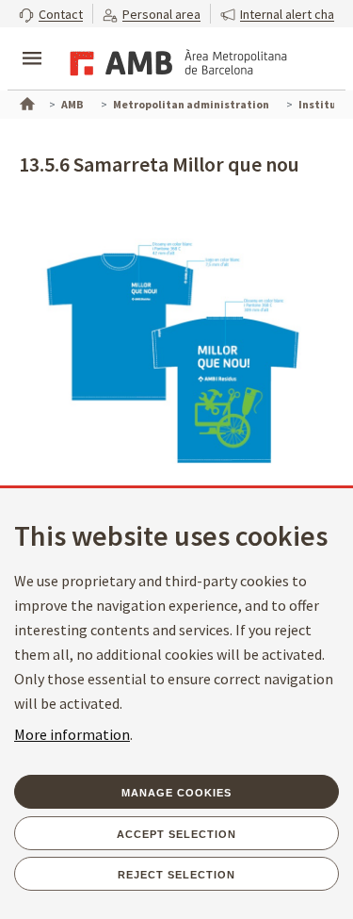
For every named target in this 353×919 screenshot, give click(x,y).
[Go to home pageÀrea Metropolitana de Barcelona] (175, 60)
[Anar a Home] (25, 101)
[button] (51, 14)
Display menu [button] (32, 42)
